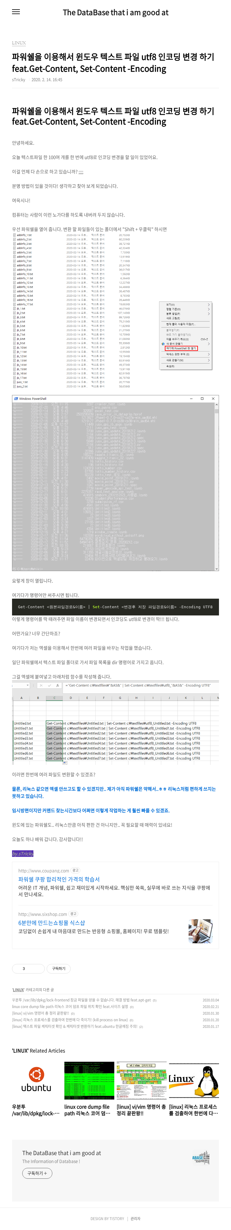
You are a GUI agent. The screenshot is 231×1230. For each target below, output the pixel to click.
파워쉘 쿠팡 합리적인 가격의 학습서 (59, 879)
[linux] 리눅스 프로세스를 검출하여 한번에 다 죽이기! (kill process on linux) (70, 1019)
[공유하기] (30, 968)
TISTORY (116, 1218)
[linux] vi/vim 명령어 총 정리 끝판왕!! (40, 1013)
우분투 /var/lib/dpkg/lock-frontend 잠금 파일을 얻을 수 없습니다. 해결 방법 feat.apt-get (81, 1000)
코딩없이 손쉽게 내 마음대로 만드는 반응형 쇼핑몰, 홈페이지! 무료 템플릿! (93, 930)
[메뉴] (16, 12)
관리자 (135, 1218)
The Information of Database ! (51, 1161)
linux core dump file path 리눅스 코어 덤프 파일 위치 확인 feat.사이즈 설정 (70, 1006)
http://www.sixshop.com (42, 914)
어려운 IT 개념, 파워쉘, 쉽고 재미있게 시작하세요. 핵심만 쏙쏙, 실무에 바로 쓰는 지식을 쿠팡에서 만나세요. (114, 890)
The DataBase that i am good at (115, 12)
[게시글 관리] (38, 968)
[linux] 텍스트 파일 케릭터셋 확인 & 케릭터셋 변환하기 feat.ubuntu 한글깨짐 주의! (74, 1026)
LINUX (18, 989)
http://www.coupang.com (43, 870)
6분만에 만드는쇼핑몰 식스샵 (51, 922)
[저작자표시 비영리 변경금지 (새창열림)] (79, 968)
